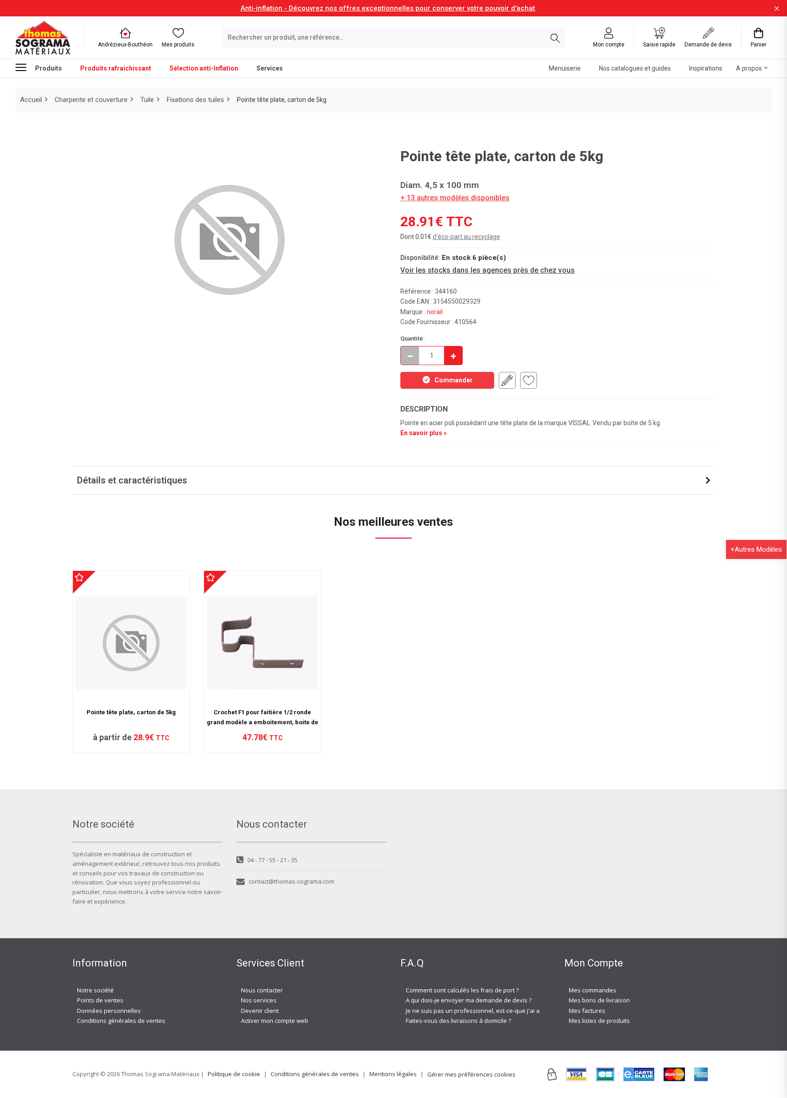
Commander (453, 380)
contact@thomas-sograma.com (291, 881)
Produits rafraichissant (115, 68)
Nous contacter (262, 990)
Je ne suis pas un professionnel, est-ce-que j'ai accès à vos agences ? (502, 1010)
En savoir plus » (423, 433)
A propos (749, 68)
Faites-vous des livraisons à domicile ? (458, 1021)
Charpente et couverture (91, 100)
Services (269, 68)
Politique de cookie (234, 1074)
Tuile (147, 100)
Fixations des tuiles (195, 100)
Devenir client (260, 1010)
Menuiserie (565, 68)
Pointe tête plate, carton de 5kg (131, 712)
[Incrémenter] (453, 355)
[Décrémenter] (410, 355)
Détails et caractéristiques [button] (132, 480)
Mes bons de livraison (599, 1000)
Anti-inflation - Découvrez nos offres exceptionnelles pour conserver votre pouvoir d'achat (387, 8)
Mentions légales (393, 1074)
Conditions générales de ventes (121, 1021)
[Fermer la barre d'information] (776, 8)
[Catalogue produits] (24, 67)
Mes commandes (592, 990)
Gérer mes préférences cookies (471, 1074)
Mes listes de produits (599, 1021)
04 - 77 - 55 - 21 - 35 (272, 860)
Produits (48, 68)
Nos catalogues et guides (635, 68)
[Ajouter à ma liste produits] (528, 380)
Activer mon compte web (274, 1021)
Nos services (258, 1000)
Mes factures (587, 1010)
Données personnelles (109, 1010)
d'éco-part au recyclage (466, 236)
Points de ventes (100, 1000)
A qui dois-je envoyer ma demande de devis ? (468, 1000)
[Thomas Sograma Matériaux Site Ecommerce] (42, 37)
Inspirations (705, 68)
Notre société (95, 990)
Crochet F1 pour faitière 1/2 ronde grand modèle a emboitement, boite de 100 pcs (262, 722)
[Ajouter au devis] (507, 380)
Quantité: (412, 338)
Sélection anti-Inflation (203, 68)
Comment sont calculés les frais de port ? (462, 990)
